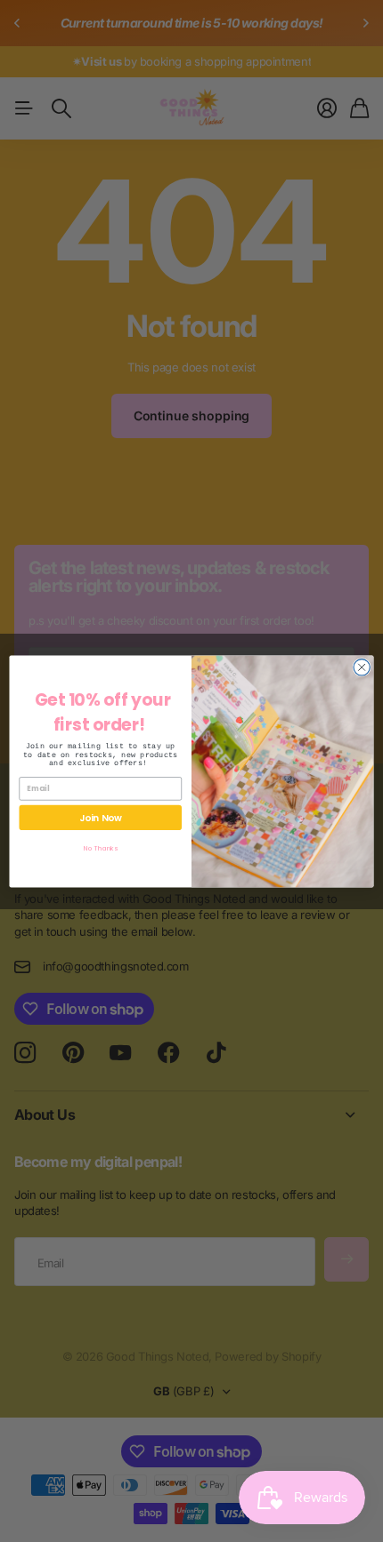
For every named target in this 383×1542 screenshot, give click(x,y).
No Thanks (101, 847)
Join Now (100, 817)
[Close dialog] (362, 667)
